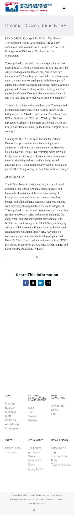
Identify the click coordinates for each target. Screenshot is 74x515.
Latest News (58, 448)
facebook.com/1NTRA (29, 249)
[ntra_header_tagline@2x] (29, 3)
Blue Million (40, 503)
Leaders (33, 420)
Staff (8, 416)
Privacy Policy (56, 495)
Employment (12, 428)
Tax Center (34, 448)
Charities (10, 420)
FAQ (53, 414)
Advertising (12, 424)
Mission (10, 403)
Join (30, 412)
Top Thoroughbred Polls (59, 456)
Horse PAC (35, 469)
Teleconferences (61, 464)
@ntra (59, 244)
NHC (31, 408)
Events (32, 416)
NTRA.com (38, 244)
